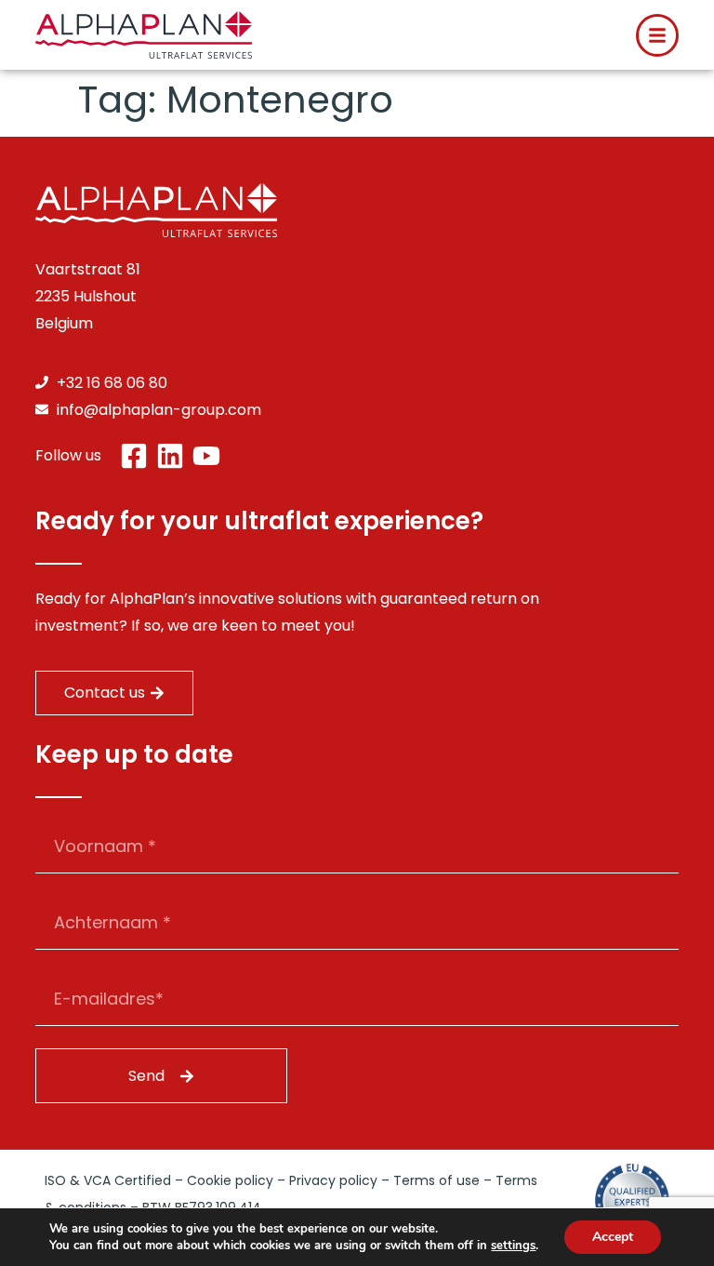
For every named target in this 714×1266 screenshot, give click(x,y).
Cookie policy (230, 1180)
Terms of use (436, 1180)
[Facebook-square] (134, 456)
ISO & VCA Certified (108, 1180)
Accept (612, 1237)
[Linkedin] (170, 456)
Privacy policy (333, 1180)
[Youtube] (206, 456)
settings (513, 1245)
